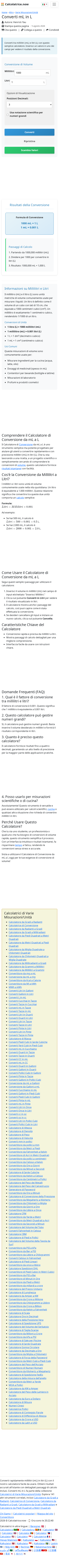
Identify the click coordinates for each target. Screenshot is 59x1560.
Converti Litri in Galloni (21, 990)
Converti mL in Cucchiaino (23, 1048)
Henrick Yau (19, 22)
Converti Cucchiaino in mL (23, 1090)
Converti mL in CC (18, 1062)
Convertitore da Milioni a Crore (25, 1333)
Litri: (7, 80)
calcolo (20, 497)
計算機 (37, 1550)
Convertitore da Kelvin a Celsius (26, 1175)
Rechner (25, 1546)
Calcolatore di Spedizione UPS (25, 1323)
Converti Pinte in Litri (20, 1028)
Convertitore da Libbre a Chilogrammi (29, 1254)
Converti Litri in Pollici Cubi (23, 1121)
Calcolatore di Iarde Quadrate (25, 1343)
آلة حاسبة (4, 1550)
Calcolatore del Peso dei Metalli (26, 1182)
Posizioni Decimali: (17, 98)
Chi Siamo (5, 1513)
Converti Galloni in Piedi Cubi (24, 1093)
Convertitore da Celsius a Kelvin (26, 1162)
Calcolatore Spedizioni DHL (23, 1268)
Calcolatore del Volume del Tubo (26, 1227)
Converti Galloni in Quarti (22, 1069)
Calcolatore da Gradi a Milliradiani (27, 932)
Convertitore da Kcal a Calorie (25, 980)
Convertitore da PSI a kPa (22, 1247)
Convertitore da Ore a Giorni (24, 1165)
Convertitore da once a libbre (24, 1265)
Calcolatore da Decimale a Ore (25, 1350)
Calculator (48, 1529)
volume (21, 465)
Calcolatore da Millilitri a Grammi (26, 970)
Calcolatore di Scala (19, 1313)
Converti (29, 132)
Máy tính (10, 1546)
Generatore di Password (22, 1189)
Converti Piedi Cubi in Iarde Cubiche (28, 1042)
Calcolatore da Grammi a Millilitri (26, 966)
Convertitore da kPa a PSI (22, 1337)
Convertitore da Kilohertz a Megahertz (29, 1371)
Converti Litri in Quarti (21, 1014)
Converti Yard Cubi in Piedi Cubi (26, 1045)
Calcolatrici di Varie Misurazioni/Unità (20, 1494)
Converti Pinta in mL (20, 1100)
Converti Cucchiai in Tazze (23, 1000)
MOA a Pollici (16, 1385)
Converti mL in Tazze (20, 1007)
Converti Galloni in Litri (21, 994)
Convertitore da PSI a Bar (22, 1275)
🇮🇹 (43, 4)
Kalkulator (28, 1540)
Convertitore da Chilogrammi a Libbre (29, 1302)
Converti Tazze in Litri (20, 1024)
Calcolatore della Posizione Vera (26, 1319)
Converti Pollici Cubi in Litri (23, 1124)
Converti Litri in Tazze (20, 1021)
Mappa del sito (45, 1513)
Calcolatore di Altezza (20, 1127)
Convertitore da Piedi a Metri (24, 1282)
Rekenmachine (44, 1546)
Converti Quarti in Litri (21, 1018)
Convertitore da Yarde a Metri (25, 1217)
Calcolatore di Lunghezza (22, 1292)
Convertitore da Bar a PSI (22, 1251)
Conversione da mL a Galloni (24, 1083)
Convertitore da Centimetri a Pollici (28, 1179)
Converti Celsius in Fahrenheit (25, 1258)
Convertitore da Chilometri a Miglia (28, 1203)
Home (4, 12)
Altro (11, 12)
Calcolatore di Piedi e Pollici (23, 1237)
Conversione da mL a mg (22, 976)
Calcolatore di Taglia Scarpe (24, 1330)
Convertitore (7, 1517)
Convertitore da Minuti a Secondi (26, 1169)
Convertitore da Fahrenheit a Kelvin (28, 1151)
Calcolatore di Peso (19, 1134)
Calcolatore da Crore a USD (23, 1419)
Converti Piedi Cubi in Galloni (24, 1097)
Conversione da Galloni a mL (24, 1086)
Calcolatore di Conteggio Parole (26, 1412)
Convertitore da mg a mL (22, 973)
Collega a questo (32, 29)
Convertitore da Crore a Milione (26, 1299)
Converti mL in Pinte (20, 1103)
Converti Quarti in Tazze (22, 1052)
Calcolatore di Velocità (21, 1138)
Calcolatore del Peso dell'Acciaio (26, 1364)
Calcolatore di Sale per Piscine (25, 1340)
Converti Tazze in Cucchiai (23, 1004)
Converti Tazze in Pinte (21, 1035)
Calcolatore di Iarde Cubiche (24, 1172)
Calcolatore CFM (17, 1213)
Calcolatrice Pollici (18, 1409)
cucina (51, 809)
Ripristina (29, 141)
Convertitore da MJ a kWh (22, 983)
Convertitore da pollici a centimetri (27, 1158)
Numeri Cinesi (16, 1405)
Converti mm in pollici (20, 1141)
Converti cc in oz (17, 1114)
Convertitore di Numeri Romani (26, 1367)
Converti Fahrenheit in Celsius (25, 1230)
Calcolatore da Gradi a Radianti (25, 922)
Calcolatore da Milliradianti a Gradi (27, 963)
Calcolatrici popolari (24, 1513)
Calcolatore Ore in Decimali (23, 1316)
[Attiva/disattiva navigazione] (54, 4)
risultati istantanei (11, 468)
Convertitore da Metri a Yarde (25, 1381)
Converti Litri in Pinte (20, 1031)
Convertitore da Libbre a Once (25, 1210)
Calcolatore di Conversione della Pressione (32, 1196)
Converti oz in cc (17, 1117)
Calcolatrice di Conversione (23, 925)
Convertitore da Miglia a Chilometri (28, 1354)
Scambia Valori (29, 150)
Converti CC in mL (18, 1059)
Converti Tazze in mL (20, 1011)
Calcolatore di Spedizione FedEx (26, 1374)
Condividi (53, 29)
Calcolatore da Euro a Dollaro (25, 1398)
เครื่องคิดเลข (21, 1550)
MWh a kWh (15, 987)
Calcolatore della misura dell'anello (27, 1378)
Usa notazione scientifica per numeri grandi (26, 114)
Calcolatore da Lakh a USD (23, 1422)
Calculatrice (40, 1536)
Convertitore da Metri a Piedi (24, 1148)
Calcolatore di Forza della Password (28, 1357)
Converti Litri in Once (20, 1107)
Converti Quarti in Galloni (22, 1066)
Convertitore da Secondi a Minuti (26, 1223)
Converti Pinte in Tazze (21, 1076)
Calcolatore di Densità (21, 1131)
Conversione (26, 444)
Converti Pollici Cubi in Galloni (25, 1072)
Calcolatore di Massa (20, 1038)
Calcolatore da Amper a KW (23, 1295)
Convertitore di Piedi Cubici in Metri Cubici (31, 1271)
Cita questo (10, 29)
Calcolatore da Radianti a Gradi (25, 928)
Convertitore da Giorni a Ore (24, 1206)
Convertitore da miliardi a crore (26, 1285)
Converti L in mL (17, 997)
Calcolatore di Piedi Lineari (23, 1261)
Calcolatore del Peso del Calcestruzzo (29, 1186)
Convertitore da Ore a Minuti (24, 1193)
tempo (18, 845)
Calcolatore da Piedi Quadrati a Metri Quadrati (25, 1508)
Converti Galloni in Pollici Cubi (25, 1079)
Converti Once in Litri (20, 1110)
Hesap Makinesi (8, 1540)
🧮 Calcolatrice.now (15, 4)
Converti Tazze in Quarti (22, 1055)
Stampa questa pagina (16, 26)
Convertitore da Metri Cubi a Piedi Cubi (30, 1361)
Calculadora (6, 1529)
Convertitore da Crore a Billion (25, 1306)
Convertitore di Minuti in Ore (24, 1278)
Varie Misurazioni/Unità (26, 12)
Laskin (54, 1543)
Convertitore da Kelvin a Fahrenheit (28, 1309)
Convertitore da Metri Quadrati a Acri (29, 1220)
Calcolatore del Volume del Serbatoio (29, 1326)
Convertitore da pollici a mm (24, 1145)
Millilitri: (9, 71)
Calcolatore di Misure (20, 1402)
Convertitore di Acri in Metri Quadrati (29, 1155)
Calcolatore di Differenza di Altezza (27, 1416)
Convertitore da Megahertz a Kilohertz (29, 1199)
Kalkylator (39, 1543)
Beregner (35, 1526)
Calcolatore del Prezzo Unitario (25, 1289)
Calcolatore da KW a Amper (23, 1388)
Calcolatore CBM (18, 1234)
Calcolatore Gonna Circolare (24, 1347)
